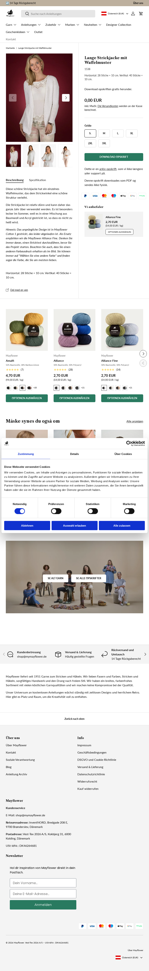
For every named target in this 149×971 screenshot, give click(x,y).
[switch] (56, 511)
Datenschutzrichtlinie (91, 774)
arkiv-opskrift (107, 169)
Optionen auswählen (119, 232)
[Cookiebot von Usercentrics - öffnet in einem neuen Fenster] (129, 443)
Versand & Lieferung (90, 767)
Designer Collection (118, 24)
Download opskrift (114, 156)
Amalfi (10, 360)
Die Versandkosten (108, 106)
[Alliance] (75, 330)
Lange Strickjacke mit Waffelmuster (35, 48)
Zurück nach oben (74, 718)
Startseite (10, 48)
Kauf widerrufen (87, 788)
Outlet (38, 32)
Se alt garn (55, 578)
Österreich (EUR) (130, 957)
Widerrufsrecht (87, 781)
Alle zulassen (121, 525)
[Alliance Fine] (122, 330)
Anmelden (43, 905)
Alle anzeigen (134, 421)
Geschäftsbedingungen (91, 752)
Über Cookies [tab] (123, 453)
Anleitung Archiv (16, 774)
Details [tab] (74, 453)
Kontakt (11, 39)
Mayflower (19, 942)
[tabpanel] (39, 224)
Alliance (59, 360)
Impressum (84, 745)
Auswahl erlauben (74, 525)
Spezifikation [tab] (37, 180)
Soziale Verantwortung (20, 759)
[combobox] (58, 13)
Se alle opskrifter (88, 578)
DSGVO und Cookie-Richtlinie (96, 759)
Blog (8, 767)
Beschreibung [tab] (15, 180)
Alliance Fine (113, 217)
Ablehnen (27, 525)
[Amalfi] (27, 330)
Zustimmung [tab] (26, 453)
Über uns (138, 3)
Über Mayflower (16, 745)
